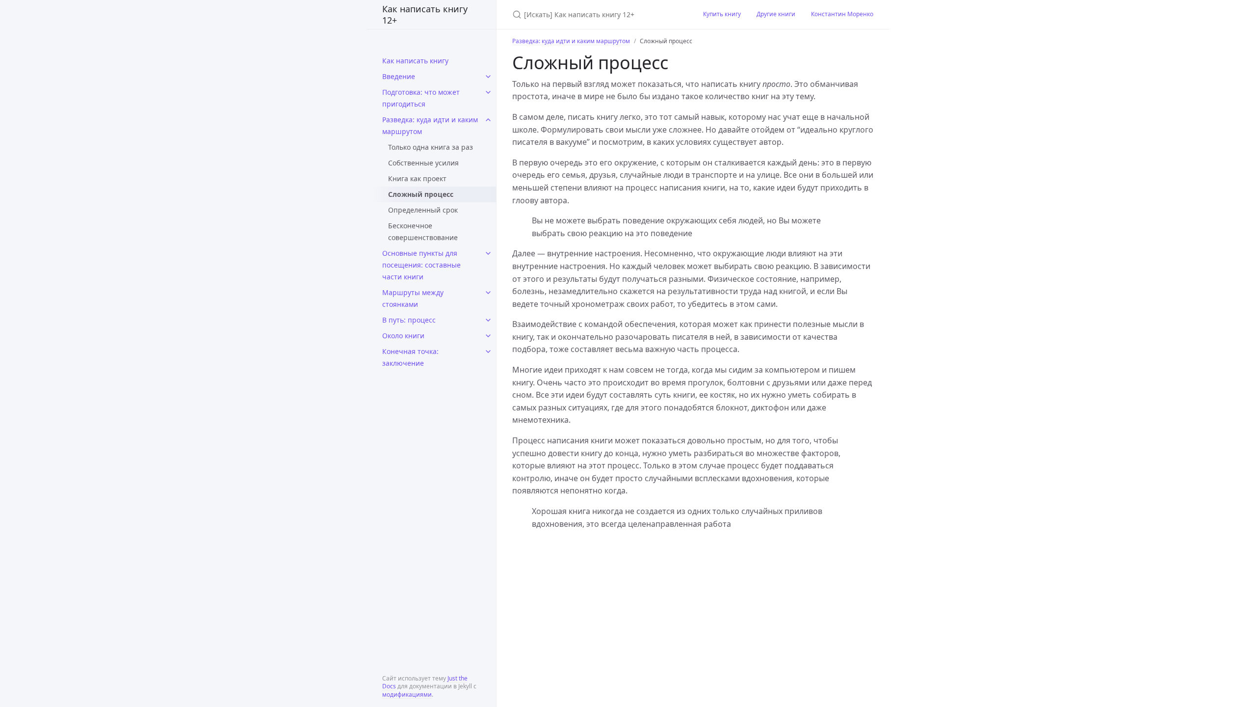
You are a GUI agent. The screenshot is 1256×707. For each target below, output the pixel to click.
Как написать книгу (415, 60)
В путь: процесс (409, 320)
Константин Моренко (842, 14)
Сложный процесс (420, 194)
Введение (398, 76)
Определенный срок (423, 210)
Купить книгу (722, 14)
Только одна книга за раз (430, 147)
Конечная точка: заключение (410, 357)
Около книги (403, 335)
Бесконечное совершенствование (423, 231)
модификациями (407, 694)
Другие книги (776, 14)
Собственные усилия (423, 162)
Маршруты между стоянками (413, 298)
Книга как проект (417, 178)
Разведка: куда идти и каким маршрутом (430, 125)
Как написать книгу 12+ (425, 14)
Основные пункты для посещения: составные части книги (421, 264)
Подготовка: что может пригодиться (421, 98)
